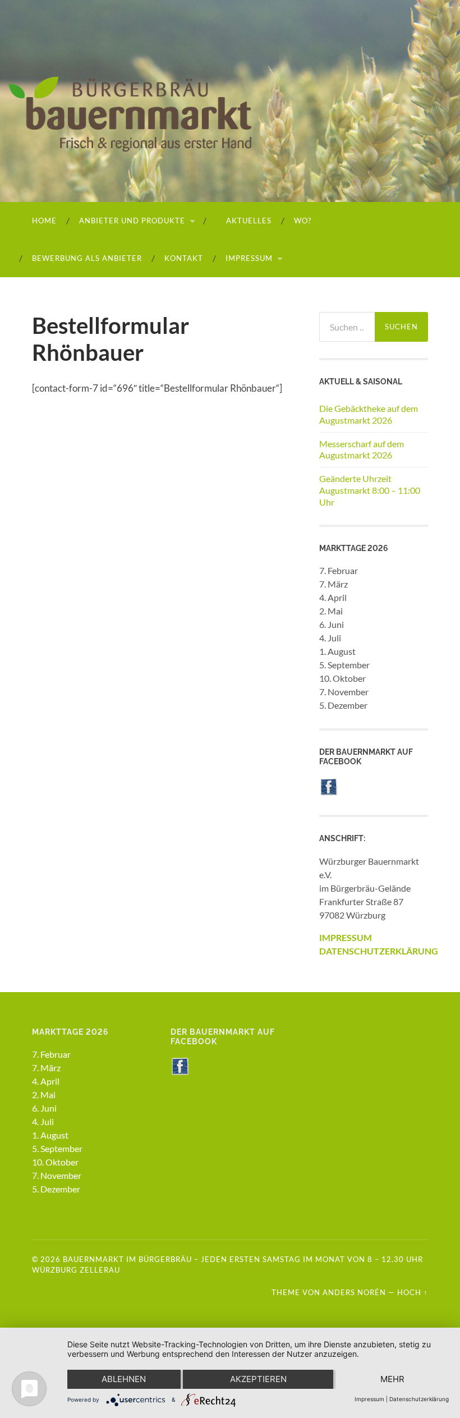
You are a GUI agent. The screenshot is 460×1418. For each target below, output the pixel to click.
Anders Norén (354, 1292)
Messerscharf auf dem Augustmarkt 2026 (361, 449)
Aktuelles (248, 220)
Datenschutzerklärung (419, 1399)
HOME (44, 220)
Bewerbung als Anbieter (87, 258)
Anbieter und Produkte (132, 220)
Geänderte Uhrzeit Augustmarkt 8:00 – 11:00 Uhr (369, 490)
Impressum (249, 258)
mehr (392, 1379)
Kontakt (183, 258)
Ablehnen (124, 1379)
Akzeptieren (258, 1379)
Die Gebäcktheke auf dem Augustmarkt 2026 (368, 414)
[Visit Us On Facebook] (328, 792)
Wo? (302, 220)
